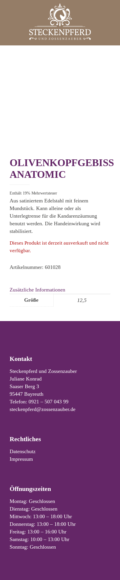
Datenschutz (23, 451)
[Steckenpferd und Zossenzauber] (60, 21)
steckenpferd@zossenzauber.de (42, 409)
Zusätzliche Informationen (37, 290)
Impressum (21, 459)
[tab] (60, 290)
